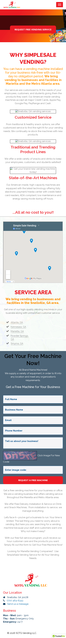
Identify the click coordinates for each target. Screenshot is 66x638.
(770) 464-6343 (15, 600)
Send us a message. (18, 604)
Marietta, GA (17, 331)
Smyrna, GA (17, 343)
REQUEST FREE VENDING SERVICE (33, 29)
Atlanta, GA (17, 322)
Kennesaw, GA (18, 326)
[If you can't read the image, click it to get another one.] (20, 455)
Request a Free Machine (33, 480)
